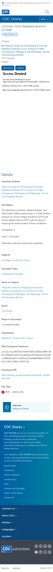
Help (6, 484)
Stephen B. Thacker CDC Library (17, 338)
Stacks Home (10, 465)
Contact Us (9, 497)
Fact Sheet (7, 311)
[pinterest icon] (41, 552)
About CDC (8, 515)
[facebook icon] (36, 546)
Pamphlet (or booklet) (12, 273)
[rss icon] (50, 552)
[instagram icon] (45, 546)
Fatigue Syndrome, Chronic (17, 260)
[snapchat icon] (45, 552)
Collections (9, 470)
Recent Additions (12, 474)
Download (8, 68)
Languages (8, 529)
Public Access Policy (13, 493)
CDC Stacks (13, 427)
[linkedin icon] (50, 546)
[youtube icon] (36, 552)
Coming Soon (10, 479)
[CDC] (5, 11)
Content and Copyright (14, 488)
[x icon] (41, 546)
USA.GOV (16, 568)
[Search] (48, 11)
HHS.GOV (5, 568)
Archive (6, 536)
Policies (6, 522)
